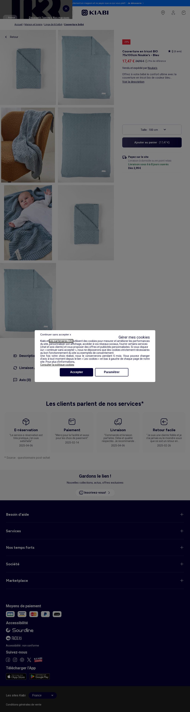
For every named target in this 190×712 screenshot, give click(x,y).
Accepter (76, 372)
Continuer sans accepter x (55, 334)
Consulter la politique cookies (57, 364)
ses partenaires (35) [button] (61, 340)
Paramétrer (111, 372)
